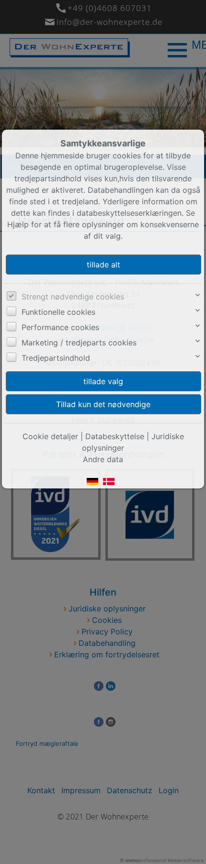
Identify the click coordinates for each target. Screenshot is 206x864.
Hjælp (18, 224)
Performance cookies (60, 327)
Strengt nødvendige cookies (73, 296)
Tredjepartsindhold (56, 358)
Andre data (103, 459)
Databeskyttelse (114, 436)
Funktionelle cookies (58, 312)
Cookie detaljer (50, 436)
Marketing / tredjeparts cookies (79, 342)
